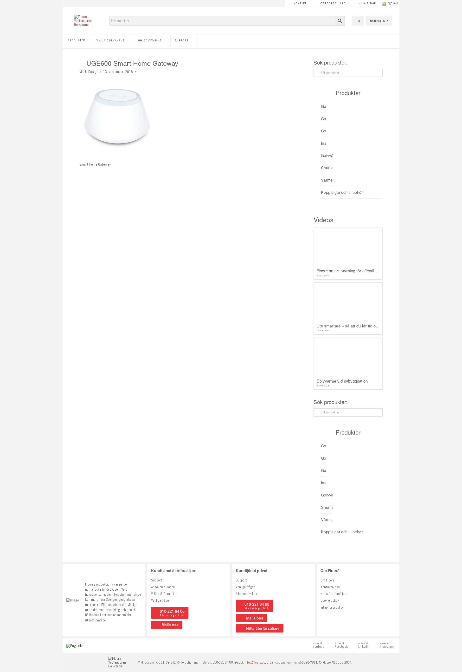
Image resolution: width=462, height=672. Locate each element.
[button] (358, 21)
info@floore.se (255, 662)
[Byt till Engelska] (390, 4)
